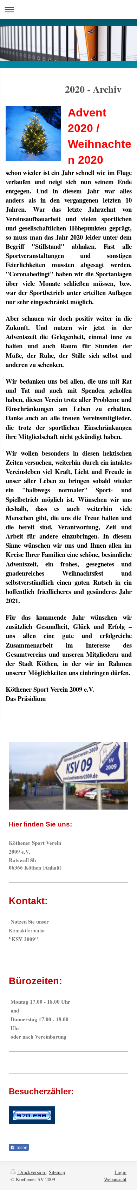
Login (120, 1172)
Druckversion (31, 1172)
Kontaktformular (27, 930)
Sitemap (57, 1172)
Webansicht (115, 1179)
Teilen (21, 1147)
